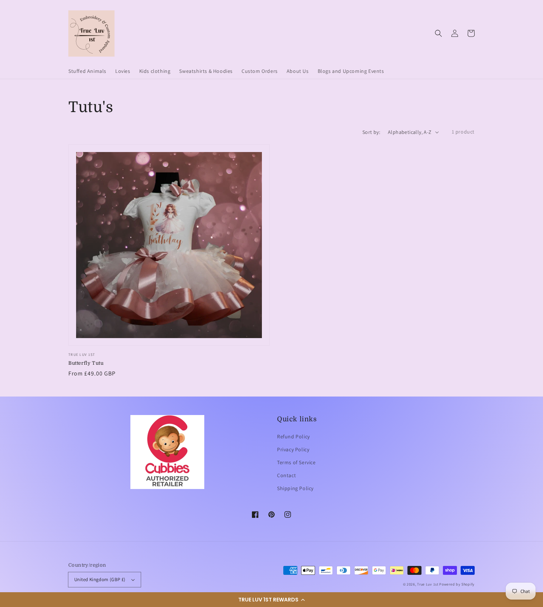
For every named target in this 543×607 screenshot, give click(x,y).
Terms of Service (296, 462)
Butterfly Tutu (85, 363)
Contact (286, 475)
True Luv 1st (427, 584)
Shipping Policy (295, 488)
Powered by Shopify (457, 584)
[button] (271, 599)
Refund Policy (293, 436)
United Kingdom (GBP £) (100, 579)
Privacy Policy (293, 449)
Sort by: (371, 132)
